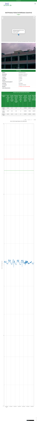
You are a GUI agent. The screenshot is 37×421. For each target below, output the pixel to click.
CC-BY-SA (30, 41)
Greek (28, 420)
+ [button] (2, 17)
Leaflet (18, 41)
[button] (3, 56)
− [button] (2, 18)
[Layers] (34, 17)
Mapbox (34, 41)
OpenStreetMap (24, 41)
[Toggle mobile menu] (35, 3)
